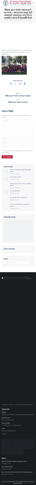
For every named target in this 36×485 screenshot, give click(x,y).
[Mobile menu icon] (33, 3)
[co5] (26, 446)
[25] (4, 441)
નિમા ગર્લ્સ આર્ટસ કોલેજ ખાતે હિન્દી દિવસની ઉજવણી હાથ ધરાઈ (17, 472)
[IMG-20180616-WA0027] (28, 223)
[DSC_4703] (21, 237)
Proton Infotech (18, 483)
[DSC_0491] (28, 230)
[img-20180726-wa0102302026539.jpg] (7, 230)
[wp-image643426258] (14, 223)
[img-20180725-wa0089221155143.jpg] (15, 441)
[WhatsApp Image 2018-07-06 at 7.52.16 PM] (10, 446)
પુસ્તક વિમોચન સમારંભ (15, 177)
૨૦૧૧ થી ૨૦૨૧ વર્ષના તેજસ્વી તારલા (18, 197)
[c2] (7, 223)
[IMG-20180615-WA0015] (20, 452)
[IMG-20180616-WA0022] (14, 237)
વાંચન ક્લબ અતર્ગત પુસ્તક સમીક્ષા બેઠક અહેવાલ (19, 205)
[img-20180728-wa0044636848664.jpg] (10, 452)
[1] (10, 441)
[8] (20, 441)
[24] (21, 223)
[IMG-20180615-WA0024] (7, 237)
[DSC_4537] (21, 230)
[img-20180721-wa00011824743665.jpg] (31, 446)
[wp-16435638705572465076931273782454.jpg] (4, 452)
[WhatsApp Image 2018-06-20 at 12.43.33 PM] (14, 230)
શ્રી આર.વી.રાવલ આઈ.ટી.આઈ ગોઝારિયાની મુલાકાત (20, 184)
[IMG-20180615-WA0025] (28, 237)
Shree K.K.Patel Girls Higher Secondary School (20, 170)
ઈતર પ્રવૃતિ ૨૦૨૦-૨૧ (15, 191)
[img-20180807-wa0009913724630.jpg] (15, 452)
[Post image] (6, 171)
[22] (26, 441)
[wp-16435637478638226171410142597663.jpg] (4, 446)
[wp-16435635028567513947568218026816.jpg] (31, 441)
